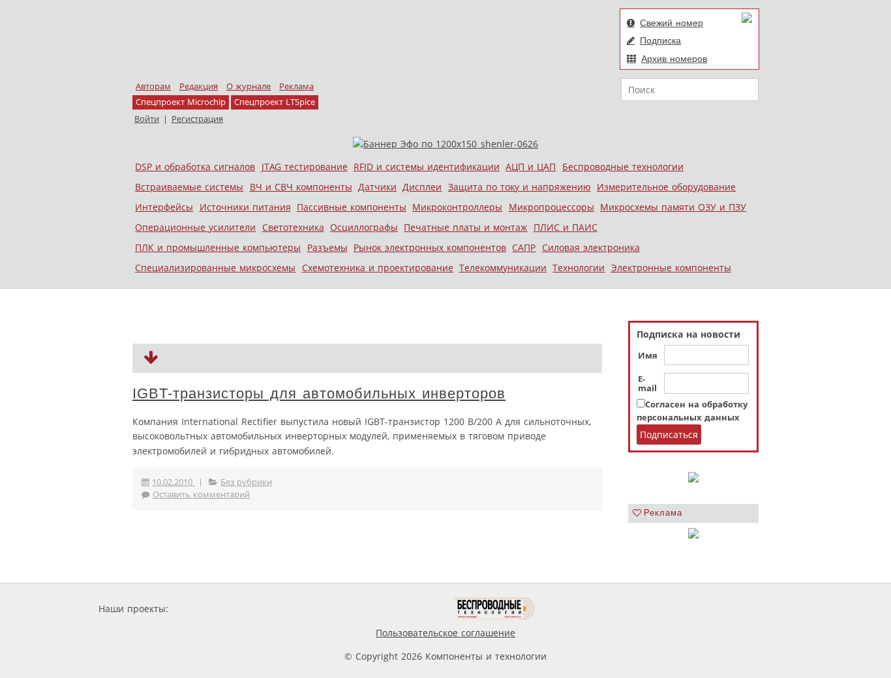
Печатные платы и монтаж (465, 227)
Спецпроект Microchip (181, 102)
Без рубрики (246, 482)
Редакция (198, 86)
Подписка (660, 40)
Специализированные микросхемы (215, 267)
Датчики (377, 187)
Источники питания (245, 207)
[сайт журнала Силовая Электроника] (213, 608)
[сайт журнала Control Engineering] (581, 608)
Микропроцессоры (551, 207)
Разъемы (327, 247)
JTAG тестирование (305, 166)
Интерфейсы (164, 207)
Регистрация (197, 119)
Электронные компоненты (671, 267)
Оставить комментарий (201, 494)
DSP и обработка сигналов (195, 166)
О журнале (248, 86)
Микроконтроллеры (457, 207)
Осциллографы (364, 227)
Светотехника (293, 227)
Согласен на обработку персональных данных (692, 411)
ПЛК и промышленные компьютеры (218, 247)
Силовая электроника (591, 247)
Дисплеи (422, 187)
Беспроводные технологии (623, 166)
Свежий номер (671, 22)
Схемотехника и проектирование (377, 267)
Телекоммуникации (503, 267)
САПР (524, 247)
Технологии (578, 267)
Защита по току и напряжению (519, 187)
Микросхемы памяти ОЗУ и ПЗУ (673, 207)
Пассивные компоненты (351, 207)
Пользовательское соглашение (445, 632)
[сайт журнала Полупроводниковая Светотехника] (392, 608)
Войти (146, 119)
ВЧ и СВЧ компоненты (301, 187)
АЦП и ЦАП (531, 166)
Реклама (296, 86)
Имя (647, 356)
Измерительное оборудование (666, 187)
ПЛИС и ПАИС (565, 227)
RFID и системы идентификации (427, 166)
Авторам (153, 86)
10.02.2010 (173, 482)
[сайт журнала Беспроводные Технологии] (495, 608)
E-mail (647, 384)
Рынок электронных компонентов (430, 247)
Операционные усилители (195, 227)
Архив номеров (674, 58)
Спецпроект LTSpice (274, 102)
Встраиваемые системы (189, 187)
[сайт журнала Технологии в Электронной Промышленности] (296, 608)
